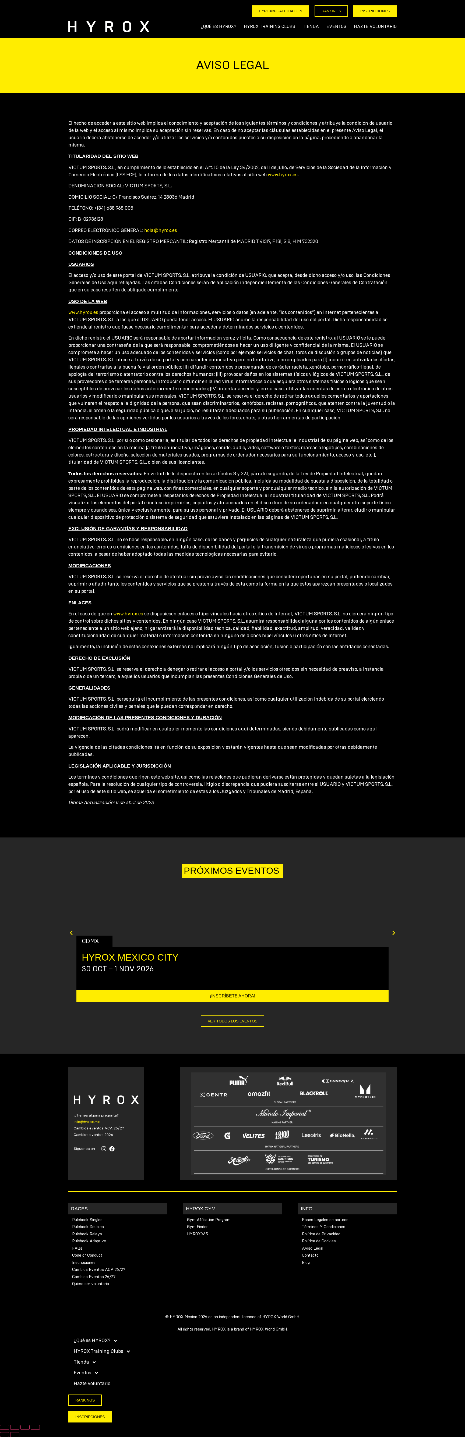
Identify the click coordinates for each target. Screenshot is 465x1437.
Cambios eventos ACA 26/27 (99, 1128)
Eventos (336, 26)
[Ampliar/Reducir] (4, 1427)
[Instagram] (104, 1148)
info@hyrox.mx (87, 1122)
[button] (71, 933)
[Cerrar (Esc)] (35, 1427)
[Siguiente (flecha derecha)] (14, 1434)
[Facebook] (112, 1148)
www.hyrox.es (283, 175)
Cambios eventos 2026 (93, 1135)
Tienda (311, 26)
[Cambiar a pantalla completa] (14, 1427)
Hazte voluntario (375, 26)
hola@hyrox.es (160, 230)
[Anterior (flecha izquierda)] (4, 1434)
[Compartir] (25, 1427)
